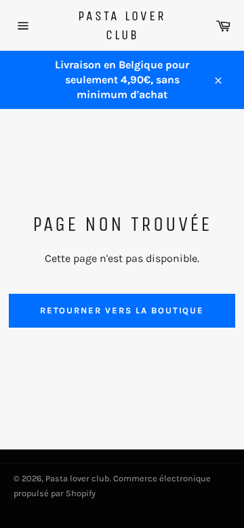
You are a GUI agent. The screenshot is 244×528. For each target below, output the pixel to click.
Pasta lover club (122, 25)
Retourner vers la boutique (122, 310)
